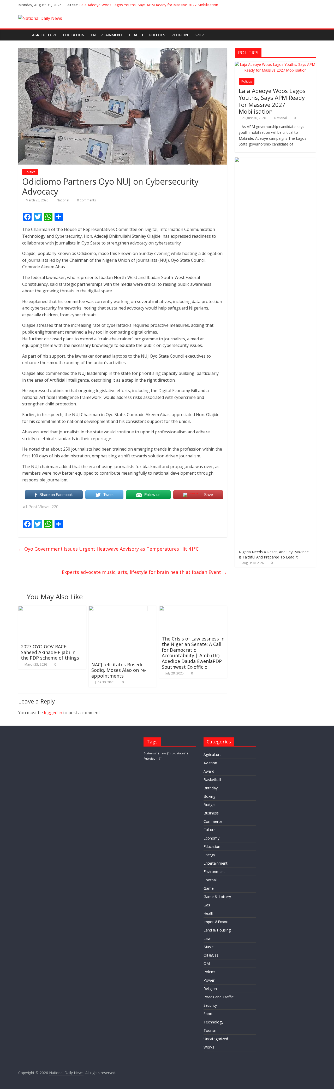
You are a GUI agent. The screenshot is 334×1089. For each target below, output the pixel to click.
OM (207, 963)
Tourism (211, 1030)
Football (210, 879)
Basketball (212, 779)
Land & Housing (217, 930)
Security (210, 1005)
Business (151, 753)
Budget (210, 804)
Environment (214, 871)
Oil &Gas (211, 955)
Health (136, 34)
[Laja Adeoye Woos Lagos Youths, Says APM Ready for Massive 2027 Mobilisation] (275, 64)
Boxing (209, 796)
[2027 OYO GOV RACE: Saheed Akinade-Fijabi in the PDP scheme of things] (52, 609)
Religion (179, 34)
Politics (157, 34)
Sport (200, 34)
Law (207, 938)
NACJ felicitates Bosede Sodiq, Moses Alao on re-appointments (118, 670)
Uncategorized (216, 1038)
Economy (211, 838)
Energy (209, 854)
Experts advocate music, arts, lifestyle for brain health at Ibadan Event (144, 572)
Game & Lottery (217, 896)
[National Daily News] (23, 35)
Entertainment (107, 34)
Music (208, 946)
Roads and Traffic (219, 996)
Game (209, 888)
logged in (53, 712)
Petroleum (153, 758)
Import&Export (216, 921)
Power (209, 980)
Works (209, 1047)
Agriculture (44, 34)
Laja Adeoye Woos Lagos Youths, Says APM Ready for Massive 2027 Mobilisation (148, 4)
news (165, 753)
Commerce (213, 821)
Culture (210, 829)
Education (74, 34)
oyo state (179, 753)
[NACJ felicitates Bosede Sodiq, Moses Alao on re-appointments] (118, 609)
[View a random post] (310, 35)
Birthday (211, 787)
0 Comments (86, 200)
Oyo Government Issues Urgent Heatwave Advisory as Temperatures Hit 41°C (108, 549)
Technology (213, 1022)
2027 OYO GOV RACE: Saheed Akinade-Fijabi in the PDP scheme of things (50, 652)
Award (209, 771)
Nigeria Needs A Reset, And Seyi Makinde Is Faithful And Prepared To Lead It (274, 554)
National (63, 200)
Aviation (210, 762)
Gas (207, 904)
